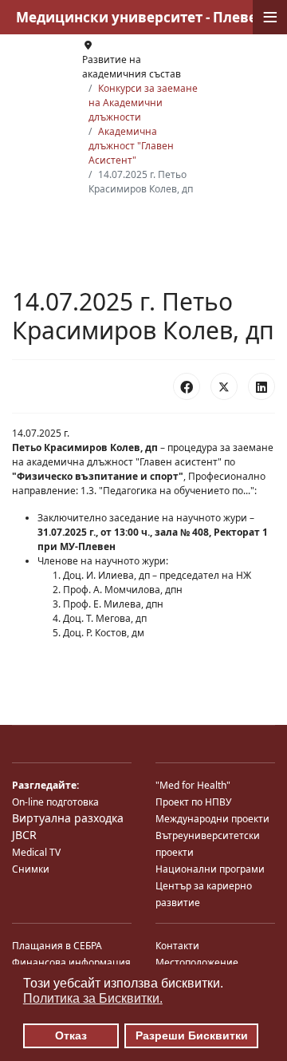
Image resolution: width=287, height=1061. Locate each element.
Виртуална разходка (68, 817)
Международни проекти (212, 818)
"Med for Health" (192, 785)
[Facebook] (186, 386)
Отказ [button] (71, 1035)
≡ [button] (270, 17)
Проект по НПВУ (193, 802)
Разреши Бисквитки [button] (192, 1035)
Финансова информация (71, 962)
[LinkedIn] (261, 386)
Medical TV (36, 852)
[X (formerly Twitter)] (224, 386)
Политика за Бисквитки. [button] (93, 998)
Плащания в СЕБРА (57, 945)
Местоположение (196, 962)
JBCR (24, 834)
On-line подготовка (55, 802)
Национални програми (210, 869)
